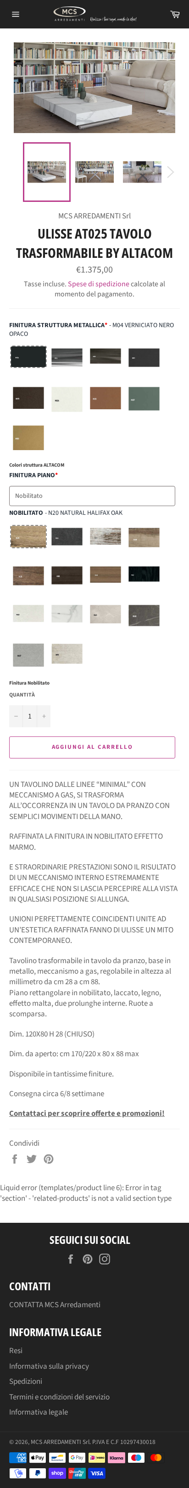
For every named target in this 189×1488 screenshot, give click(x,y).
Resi (15, 1350)
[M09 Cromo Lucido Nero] (105, 364)
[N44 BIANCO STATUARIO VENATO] (67, 620)
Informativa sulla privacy (49, 1366)
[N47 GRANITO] (28, 659)
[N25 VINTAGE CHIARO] (105, 543)
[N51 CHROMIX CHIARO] (67, 659)
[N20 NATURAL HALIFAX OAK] (28, 543)
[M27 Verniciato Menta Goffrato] (144, 402)
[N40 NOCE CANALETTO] (105, 581)
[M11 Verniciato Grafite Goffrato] (144, 364)
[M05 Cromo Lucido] (67, 364)
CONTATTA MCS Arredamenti (54, 1304)
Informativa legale (38, 1412)
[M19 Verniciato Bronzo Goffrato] (28, 402)
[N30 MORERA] (144, 543)
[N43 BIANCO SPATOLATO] (28, 620)
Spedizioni (25, 1381)
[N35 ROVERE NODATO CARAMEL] (28, 581)
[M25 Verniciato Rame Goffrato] (105, 402)
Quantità (22, 695)
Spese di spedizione (98, 284)
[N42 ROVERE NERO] (144, 581)
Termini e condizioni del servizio (59, 1397)
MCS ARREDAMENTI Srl (60, 1442)
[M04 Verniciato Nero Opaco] (28, 364)
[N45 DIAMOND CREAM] (105, 620)
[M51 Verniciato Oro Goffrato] (28, 441)
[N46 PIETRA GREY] (144, 620)
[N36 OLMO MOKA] (67, 581)
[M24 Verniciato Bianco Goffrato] (67, 402)
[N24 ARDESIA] (67, 543)
